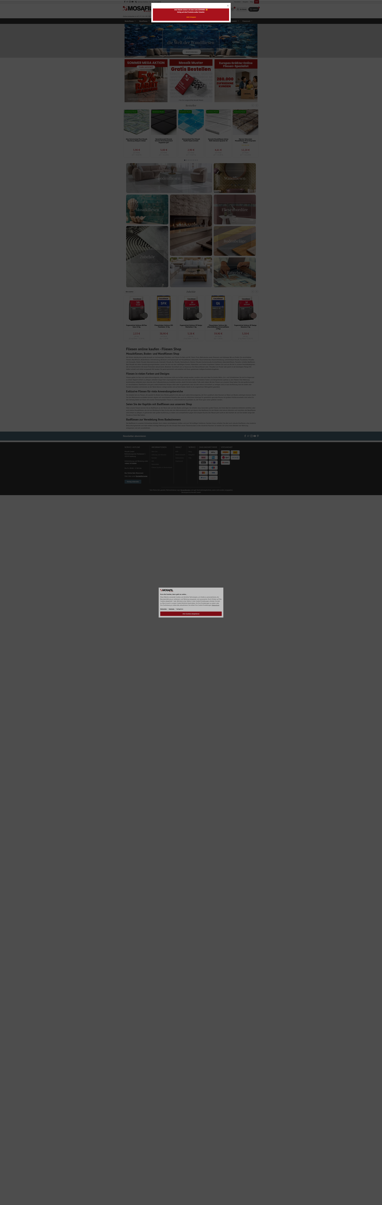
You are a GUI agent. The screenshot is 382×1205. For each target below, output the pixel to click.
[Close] (228, 5)
